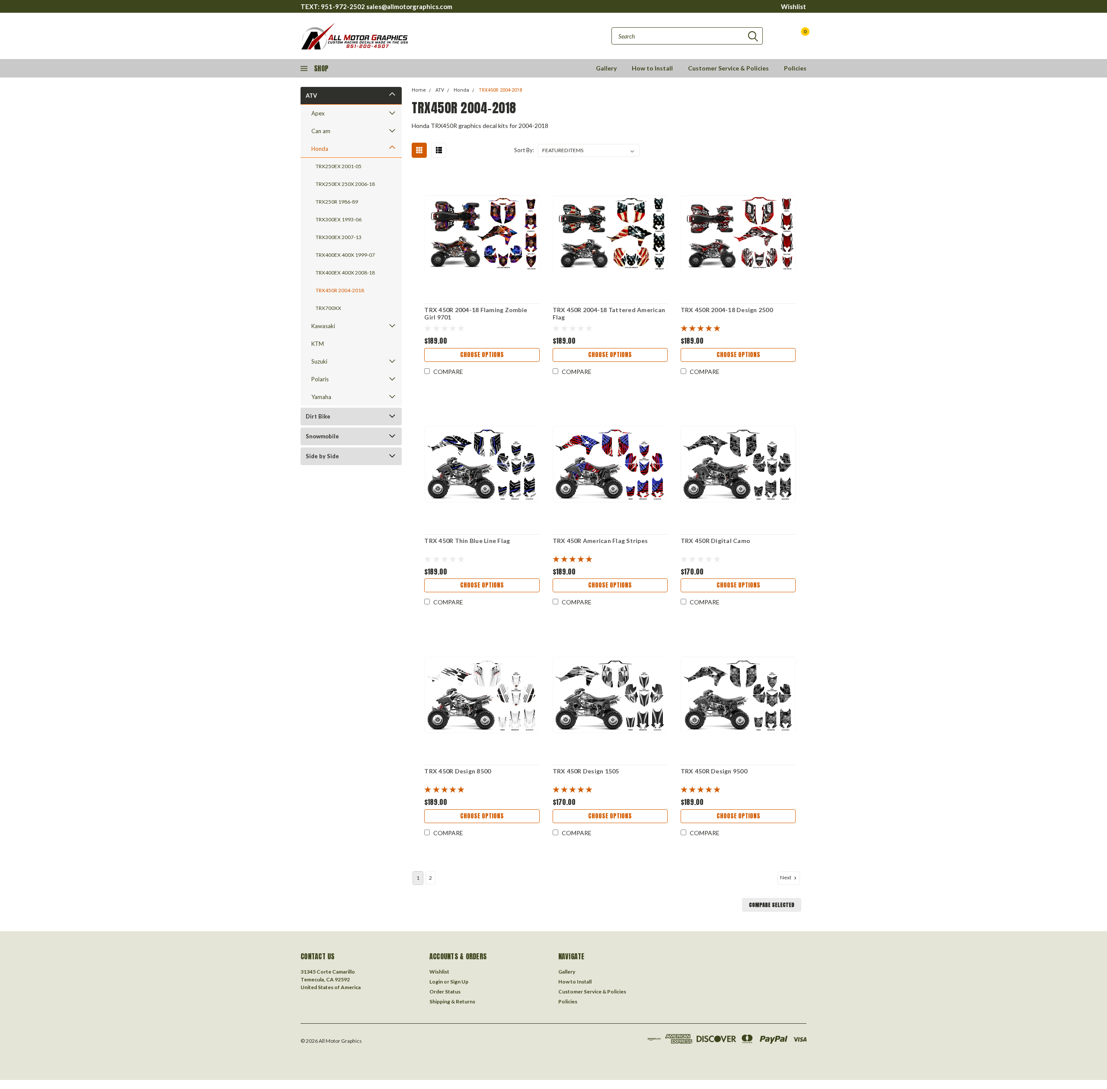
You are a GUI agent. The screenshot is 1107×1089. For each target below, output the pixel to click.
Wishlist (793, 6)
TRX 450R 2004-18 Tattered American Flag (609, 313)
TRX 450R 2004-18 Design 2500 (727, 309)
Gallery (606, 68)
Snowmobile (322, 436)
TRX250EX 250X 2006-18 (345, 184)
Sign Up (459, 981)
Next (786, 877)
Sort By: (524, 150)
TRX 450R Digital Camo (715, 540)
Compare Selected (771, 905)
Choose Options (482, 354)
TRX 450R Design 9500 (714, 771)
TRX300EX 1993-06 (339, 219)
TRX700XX (328, 308)
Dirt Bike (318, 416)
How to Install (652, 68)
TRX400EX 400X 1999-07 (345, 255)
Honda (319, 148)
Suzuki (319, 361)
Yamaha (321, 396)
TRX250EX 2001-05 (339, 166)
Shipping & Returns (452, 1001)
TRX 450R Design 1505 (586, 771)
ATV (311, 95)
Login (436, 981)
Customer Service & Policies (728, 68)
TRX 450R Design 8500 (457, 771)
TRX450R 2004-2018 (340, 290)
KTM (317, 343)
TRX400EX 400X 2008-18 (345, 272)
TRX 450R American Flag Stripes (600, 540)
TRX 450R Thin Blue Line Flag (467, 540)
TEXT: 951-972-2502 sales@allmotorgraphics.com (376, 6)
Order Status (445, 991)
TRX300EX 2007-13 (339, 237)
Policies (795, 68)
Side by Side (322, 456)
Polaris (320, 379)
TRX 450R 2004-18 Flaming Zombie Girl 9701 (475, 313)
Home (419, 90)
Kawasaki (323, 326)
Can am (320, 131)
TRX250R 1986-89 (337, 201)
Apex (318, 113)
